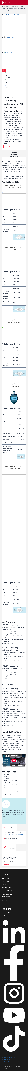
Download (5, 842)
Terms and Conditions (10, 1057)
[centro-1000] (15, 59)
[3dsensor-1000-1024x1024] (15, 25)
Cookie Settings (8, 1061)
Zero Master (17, 711)
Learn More (7, 821)
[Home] (2, 6)
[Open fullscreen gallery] (4, 70)
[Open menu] (25, 3)
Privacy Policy (7, 1059)
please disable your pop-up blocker (13, 834)
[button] (9, 146)
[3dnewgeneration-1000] (15, 44)
